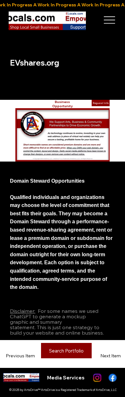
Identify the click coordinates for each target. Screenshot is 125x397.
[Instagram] (97, 378)
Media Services (66, 378)
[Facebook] (112, 378)
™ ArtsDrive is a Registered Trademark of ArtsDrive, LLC (77, 390)
